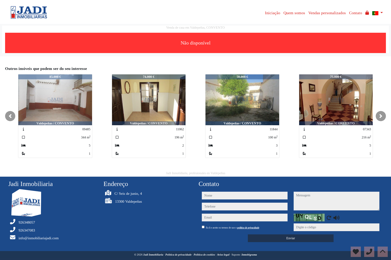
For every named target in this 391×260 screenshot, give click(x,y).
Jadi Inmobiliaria (153, 254)
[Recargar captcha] (329, 218)
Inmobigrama (249, 254)
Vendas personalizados (327, 13)
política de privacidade (248, 227)
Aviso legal (223, 254)
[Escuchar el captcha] (336, 218)
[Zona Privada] (367, 12)
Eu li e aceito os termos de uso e (232, 227)
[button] (10, 116)
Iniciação (272, 13)
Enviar (290, 238)
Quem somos (294, 13)
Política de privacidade (178, 254)
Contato (355, 13)
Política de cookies (205, 254)
